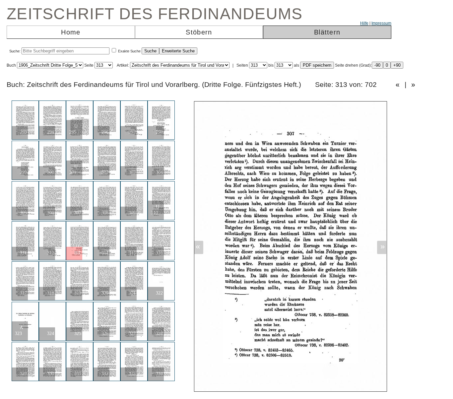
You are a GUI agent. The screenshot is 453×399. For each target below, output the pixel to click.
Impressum (381, 23)
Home (70, 32)
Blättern (327, 32)
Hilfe (364, 23)
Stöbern (199, 32)
